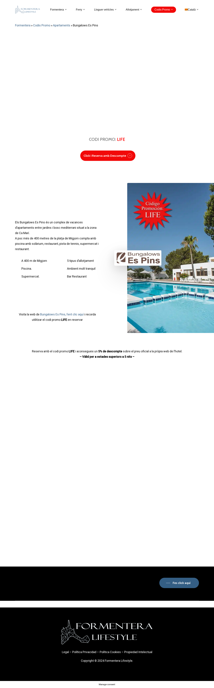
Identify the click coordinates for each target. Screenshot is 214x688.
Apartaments (61, 25)
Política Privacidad (84, 652)
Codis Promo (41, 25)
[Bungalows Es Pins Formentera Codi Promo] (32, 421)
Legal (65, 652)
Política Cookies (110, 652)
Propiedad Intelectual (138, 652)
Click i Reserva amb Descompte (105, 156)
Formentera (22, 25)
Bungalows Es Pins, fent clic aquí (62, 314)
